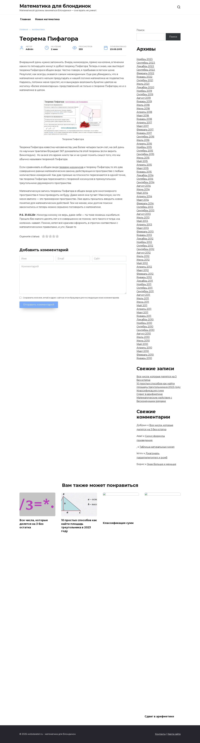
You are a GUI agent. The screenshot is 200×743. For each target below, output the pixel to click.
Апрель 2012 (144, 266)
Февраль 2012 (145, 273)
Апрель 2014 (144, 196)
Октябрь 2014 (145, 178)
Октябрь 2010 (145, 326)
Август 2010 (144, 333)
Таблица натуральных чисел (157, 447)
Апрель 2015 (144, 164)
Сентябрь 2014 (145, 182)
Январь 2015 (144, 171)
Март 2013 (143, 228)
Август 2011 (143, 295)
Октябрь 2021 (145, 80)
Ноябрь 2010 (144, 323)
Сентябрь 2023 (146, 62)
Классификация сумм (150, 390)
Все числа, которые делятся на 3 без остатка (33, 524)
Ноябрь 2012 (144, 242)
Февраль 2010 (145, 354)
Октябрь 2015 (145, 150)
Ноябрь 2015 (144, 147)
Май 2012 (142, 263)
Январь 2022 (144, 76)
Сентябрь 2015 (145, 154)
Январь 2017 (144, 133)
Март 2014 (143, 200)
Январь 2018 (144, 119)
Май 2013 (142, 221)
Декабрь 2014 (145, 175)
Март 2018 (143, 115)
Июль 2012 (143, 256)
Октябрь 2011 (145, 288)
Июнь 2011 (143, 302)
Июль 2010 (143, 337)
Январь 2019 (144, 101)
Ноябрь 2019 (144, 91)
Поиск (141, 30)
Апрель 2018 (144, 112)
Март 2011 (142, 312)
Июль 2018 (143, 105)
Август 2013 (144, 214)
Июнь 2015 (143, 157)
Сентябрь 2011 (145, 291)
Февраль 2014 (145, 203)
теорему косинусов (71, 167)
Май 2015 (142, 161)
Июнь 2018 (143, 108)
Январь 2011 (144, 316)
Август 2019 (144, 98)
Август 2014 (144, 186)
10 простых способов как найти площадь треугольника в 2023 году (79, 526)
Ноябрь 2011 (144, 284)
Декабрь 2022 (145, 66)
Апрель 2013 (144, 224)
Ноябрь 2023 (145, 59)
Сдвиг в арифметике (150, 394)
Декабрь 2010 (145, 319)
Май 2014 (142, 193)
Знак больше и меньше (161, 464)
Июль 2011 (143, 298)
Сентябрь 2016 (145, 136)
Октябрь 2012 (145, 245)
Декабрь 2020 (145, 87)
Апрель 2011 (144, 309)
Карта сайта (174, 734)
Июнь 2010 (143, 340)
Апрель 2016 (144, 143)
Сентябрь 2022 (146, 69)
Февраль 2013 (145, 231)
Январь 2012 (144, 277)
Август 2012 (144, 252)
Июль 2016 (143, 140)
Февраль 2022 (145, 73)
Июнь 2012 (143, 259)
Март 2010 (143, 351)
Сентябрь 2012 (145, 249)
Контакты (160, 734)
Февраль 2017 (145, 129)
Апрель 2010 (144, 347)
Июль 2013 (143, 217)
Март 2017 (143, 126)
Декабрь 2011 (145, 280)
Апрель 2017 (144, 122)
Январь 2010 (144, 358)
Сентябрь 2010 (145, 330)
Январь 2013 (144, 235)
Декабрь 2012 (145, 238)
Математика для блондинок (55, 6)
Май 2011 (142, 305)
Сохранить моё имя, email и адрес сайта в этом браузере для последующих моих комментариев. (71, 298)
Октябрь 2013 (145, 207)
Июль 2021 (143, 84)
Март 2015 (143, 168)
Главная (25, 19)
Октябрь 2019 (145, 94)
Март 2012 (143, 270)
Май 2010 (142, 344)
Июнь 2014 (143, 189)
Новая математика (47, 19)
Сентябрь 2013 (145, 210)
